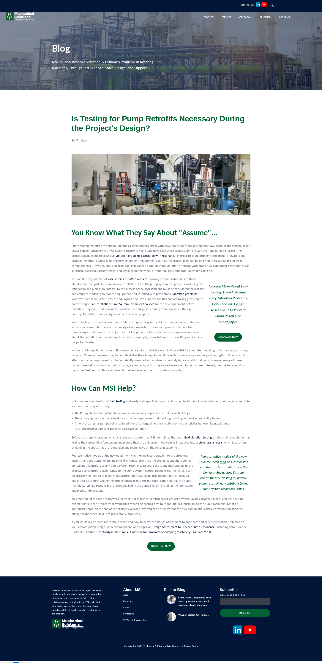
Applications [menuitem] (245, 17)
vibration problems (185, 294)
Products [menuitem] (209, 17)
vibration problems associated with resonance (145, 255)
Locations (127, 601)
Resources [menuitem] (266, 17)
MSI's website (138, 279)
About (126, 595)
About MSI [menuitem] (284, 17)
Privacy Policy (191, 646)
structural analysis (210, 442)
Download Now (228, 337)
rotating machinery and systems (68, 602)
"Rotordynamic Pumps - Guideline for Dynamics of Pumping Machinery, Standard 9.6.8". (156, 532)
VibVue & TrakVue (132, 620)
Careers (127, 607)
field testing (117, 401)
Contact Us (128, 614)
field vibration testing (198, 437)
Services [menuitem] (226, 17)
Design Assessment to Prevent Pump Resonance (184, 527)
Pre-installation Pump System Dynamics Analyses (122, 304)
